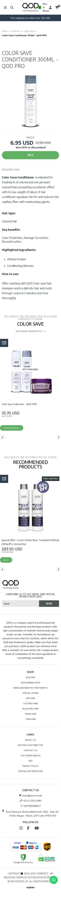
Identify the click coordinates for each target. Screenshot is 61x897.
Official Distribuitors (30, 771)
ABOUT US (30, 740)
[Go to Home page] (30, 7)
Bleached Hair (30, 708)
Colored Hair (30, 703)
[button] (2, 437)
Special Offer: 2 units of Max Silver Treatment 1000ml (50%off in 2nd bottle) (30, 542)
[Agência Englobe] (30, 887)
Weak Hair (30, 714)
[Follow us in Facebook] (30, 827)
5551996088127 (32, 806)
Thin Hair (30, 719)
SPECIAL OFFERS (30, 693)
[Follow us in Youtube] (38, 827)
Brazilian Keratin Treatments (30, 688)
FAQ (30, 761)
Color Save (29, 31)
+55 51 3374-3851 (32, 800)
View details (11, 428)
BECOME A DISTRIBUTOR (30, 745)
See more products (29, 331)
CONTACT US (30, 750)
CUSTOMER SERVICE (30, 755)
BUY (31, 155)
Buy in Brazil (44, 7)
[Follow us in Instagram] (22, 827)
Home (4, 31)
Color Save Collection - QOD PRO (19, 404)
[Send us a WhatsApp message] (54, 880)
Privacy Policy (30, 766)
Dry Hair (30, 698)
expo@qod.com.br (32, 795)
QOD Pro (15, 31)
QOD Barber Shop (30, 682)
